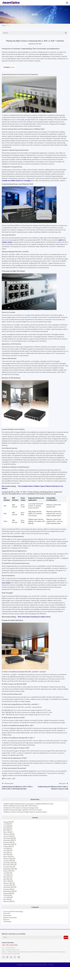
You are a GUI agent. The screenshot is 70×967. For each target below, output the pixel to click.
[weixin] (18, 957)
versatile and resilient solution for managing (16, 180)
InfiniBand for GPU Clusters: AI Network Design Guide (20, 808)
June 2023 (6, 897)
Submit (66, 937)
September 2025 (8, 844)
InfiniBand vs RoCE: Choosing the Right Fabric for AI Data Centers (25, 812)
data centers (6, 583)
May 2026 (6, 828)
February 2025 (8, 858)
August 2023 (7, 893)
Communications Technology (13, 911)
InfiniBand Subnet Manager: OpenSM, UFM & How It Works (22, 810)
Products (6, 919)
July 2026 (6, 824)
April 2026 (6, 830)
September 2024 (8, 869)
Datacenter (7, 915)
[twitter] (7, 957)
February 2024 (8, 883)
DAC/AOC (6, 913)
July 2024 (6, 873)
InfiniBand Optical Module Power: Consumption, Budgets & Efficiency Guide (28, 804)
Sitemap (51, 964)
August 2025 (7, 846)
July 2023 (6, 895)
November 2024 (8, 865)
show (12, 67)
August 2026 (7, 822)
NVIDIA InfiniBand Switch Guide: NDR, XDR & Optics (20, 806)
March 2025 (7, 856)
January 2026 (7, 836)
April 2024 (6, 879)
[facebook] (15, 957)
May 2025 (6, 852)
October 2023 (7, 889)
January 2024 (7, 885)
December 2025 (8, 838)
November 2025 (8, 840)
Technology (7, 921)
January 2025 (7, 860)
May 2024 (6, 877)
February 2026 (8, 834)
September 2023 (8, 891)
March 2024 (7, 881)
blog (8, 25)
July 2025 (6, 848)
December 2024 (8, 863)
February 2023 (8, 901)
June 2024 (6, 875)
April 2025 (6, 854)
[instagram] (3, 957)
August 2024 (7, 871)
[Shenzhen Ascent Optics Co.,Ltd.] (11, 2)
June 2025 (6, 850)
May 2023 (6, 899)
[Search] (66, 33)
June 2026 (6, 826)
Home (3, 25)
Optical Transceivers (10, 917)
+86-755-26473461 (10, 945)
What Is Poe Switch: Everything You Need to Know (34, 617)
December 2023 (8, 887)
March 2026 (7, 832)
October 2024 (7, 867)
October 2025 (7, 842)
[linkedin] (11, 957)
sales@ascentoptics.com (12, 950)
